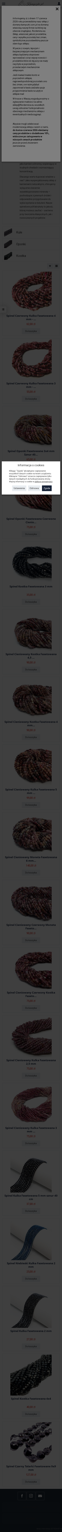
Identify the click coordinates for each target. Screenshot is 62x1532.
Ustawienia (19, 488)
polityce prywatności (43, 482)
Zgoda (47, 488)
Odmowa (34, 488)
